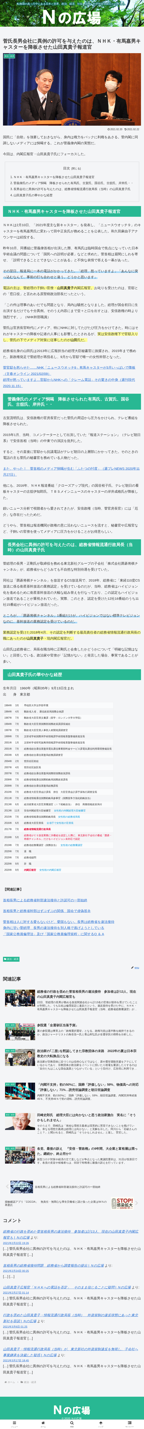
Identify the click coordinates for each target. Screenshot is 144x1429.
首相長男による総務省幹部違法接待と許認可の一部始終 (45, 900)
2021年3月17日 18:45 (16, 1360)
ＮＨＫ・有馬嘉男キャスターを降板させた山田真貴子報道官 (54, 177)
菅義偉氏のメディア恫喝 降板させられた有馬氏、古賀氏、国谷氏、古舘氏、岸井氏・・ (74, 183)
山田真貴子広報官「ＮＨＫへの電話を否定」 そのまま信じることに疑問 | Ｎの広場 (67, 1287)
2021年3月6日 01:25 (15, 1326)
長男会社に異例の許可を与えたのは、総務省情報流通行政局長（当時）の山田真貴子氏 (72, 189)
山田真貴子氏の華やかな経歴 (33, 195)
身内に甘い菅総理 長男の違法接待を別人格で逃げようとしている (53, 928)
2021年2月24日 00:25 (16, 1270)
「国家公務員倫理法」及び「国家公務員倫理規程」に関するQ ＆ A (53, 934)
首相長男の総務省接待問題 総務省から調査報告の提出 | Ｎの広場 (53, 1265)
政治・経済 (12, 959)
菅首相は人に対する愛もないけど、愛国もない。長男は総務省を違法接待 (58, 922)
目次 (66, 168)
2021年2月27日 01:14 (16, 1292)
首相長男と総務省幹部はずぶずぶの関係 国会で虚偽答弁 (47, 911)
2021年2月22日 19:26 (16, 1243)
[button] (133, 849)
